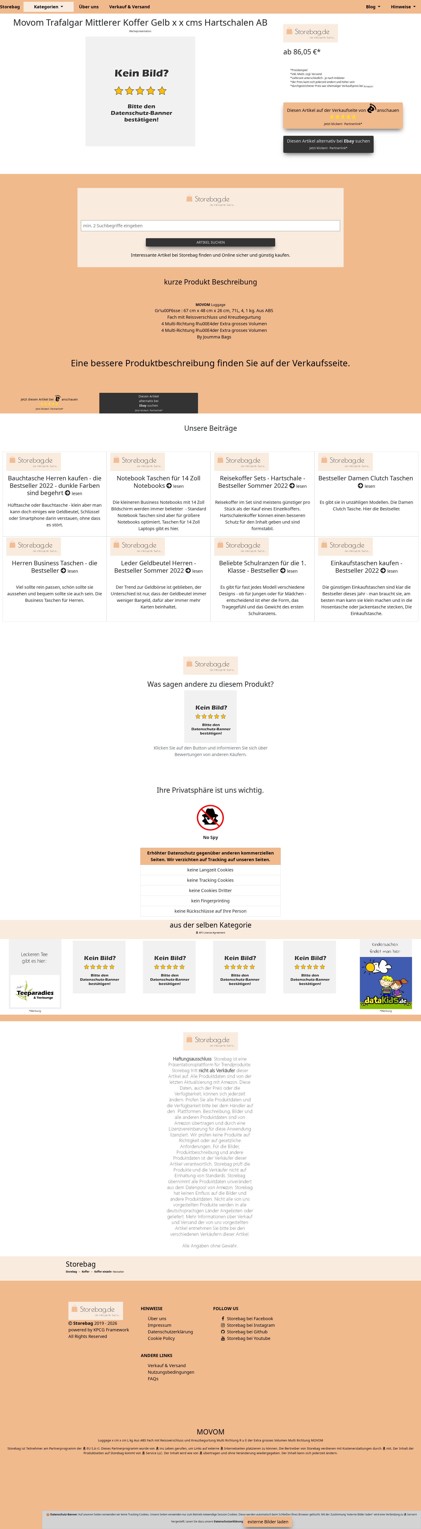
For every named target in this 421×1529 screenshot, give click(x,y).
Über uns (89, 7)
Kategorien (46, 7)
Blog (371, 7)
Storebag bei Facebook (249, 1319)
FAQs (153, 1379)
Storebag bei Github (247, 1332)
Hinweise (401, 7)
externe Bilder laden (268, 1522)
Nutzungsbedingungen (171, 1372)
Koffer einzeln (102, 1271)
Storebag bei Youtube (248, 1338)
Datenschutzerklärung (170, 1332)
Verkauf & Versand (129, 7)
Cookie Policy (161, 1338)
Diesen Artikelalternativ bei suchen (148, 403)
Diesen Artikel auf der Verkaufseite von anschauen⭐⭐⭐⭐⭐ (343, 116)
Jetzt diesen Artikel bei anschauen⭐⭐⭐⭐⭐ (49, 403)
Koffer (85, 1271)
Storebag (10, 7)
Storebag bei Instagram (250, 1325)
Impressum (159, 1325)
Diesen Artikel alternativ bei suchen (328, 144)
